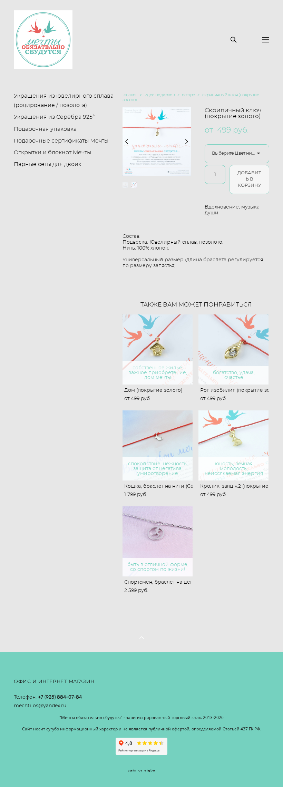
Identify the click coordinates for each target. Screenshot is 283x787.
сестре (188, 95)
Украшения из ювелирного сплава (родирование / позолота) (64, 100)
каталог (130, 95)
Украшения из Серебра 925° (54, 117)
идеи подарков (160, 95)
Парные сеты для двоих (47, 164)
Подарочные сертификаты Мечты (61, 141)
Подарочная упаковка (45, 129)
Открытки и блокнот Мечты (52, 152)
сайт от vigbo (141, 770)
